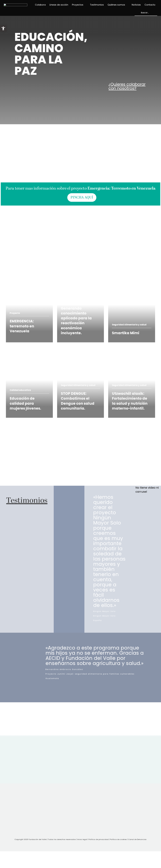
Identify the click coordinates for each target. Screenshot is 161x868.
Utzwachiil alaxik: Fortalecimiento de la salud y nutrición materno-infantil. (131, 355)
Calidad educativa (20, 390)
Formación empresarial (74, 300)
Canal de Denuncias (137, 839)
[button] (3, 28)
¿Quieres (127, 86)
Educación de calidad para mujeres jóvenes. (25, 353)
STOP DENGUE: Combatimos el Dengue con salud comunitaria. (79, 353)
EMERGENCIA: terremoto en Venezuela (25, 277)
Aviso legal (82, 839)
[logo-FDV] (15, 5)
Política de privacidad (99, 839)
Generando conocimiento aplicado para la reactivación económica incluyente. (78, 279)
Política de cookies (118, 839)
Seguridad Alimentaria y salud (129, 324)
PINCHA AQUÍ (82, 197)
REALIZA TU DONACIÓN (23, 341)
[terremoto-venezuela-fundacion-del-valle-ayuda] (80, 132)
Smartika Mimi (118, 275)
